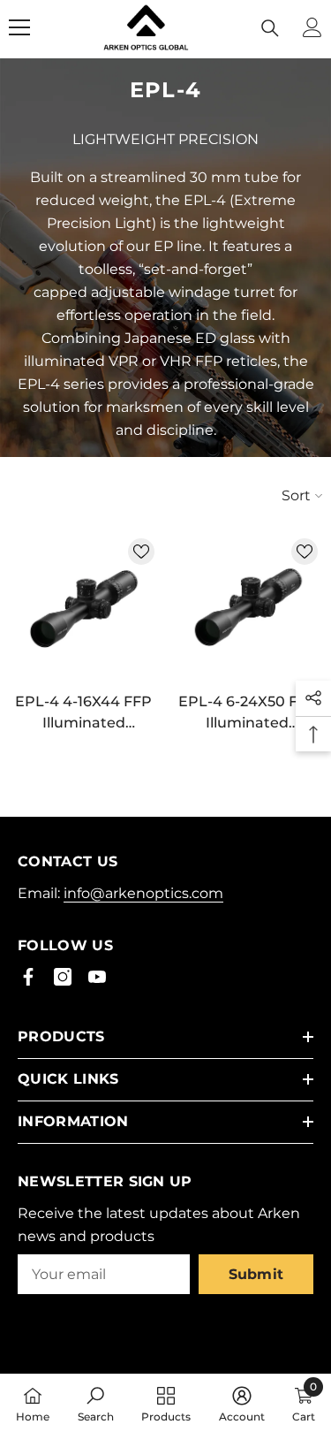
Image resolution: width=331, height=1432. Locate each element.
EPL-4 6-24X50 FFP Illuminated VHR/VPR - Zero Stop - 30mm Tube (247, 713)
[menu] (19, 27)
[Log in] (312, 27)
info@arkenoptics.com (143, 893)
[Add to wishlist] (141, 551)
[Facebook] (28, 976)
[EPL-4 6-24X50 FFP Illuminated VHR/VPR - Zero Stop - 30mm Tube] (248, 609)
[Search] (270, 28)
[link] (96, 1402)
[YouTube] (97, 976)
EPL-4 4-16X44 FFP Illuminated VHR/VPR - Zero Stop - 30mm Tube (83, 713)
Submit (256, 1274)
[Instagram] (62, 976)
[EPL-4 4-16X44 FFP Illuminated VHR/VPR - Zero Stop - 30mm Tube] (84, 609)
